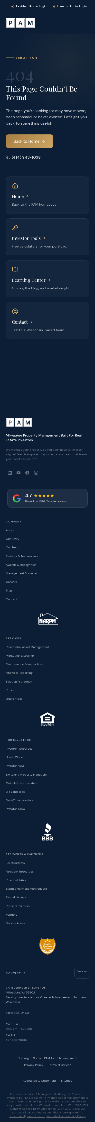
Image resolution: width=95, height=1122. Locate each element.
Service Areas (15, 923)
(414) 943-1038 (26, 157)
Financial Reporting (19, 673)
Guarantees (14, 699)
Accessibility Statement (39, 1081)
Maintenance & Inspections (25, 664)
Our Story (12, 539)
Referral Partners (18, 906)
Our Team (12, 547)
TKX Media (30, 1098)
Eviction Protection (19, 682)
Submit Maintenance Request (26, 889)
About (10, 530)
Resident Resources (20, 872)
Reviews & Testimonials (22, 556)
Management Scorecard (22, 573)
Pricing (10, 690)
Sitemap (67, 1081)
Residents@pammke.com (27, 1116)
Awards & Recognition (21, 565)
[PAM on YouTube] (18, 472)
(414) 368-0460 (17, 1013)
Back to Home (26, 141)
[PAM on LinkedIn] (10, 472)
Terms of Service (59, 1065)
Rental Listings (16, 897)
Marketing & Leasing (20, 656)
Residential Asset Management (27, 647)
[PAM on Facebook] (27, 472)
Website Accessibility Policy (66, 1116)
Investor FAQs (15, 766)
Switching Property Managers (26, 775)
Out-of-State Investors (22, 783)
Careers (11, 582)
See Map (81, 971)
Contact (11, 599)
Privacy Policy (33, 1065)
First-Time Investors (19, 800)
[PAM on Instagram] (36, 472)
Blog (9, 590)
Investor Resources (19, 749)
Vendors (11, 915)
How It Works (15, 757)
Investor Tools (15, 809)
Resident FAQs (16, 880)
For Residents (15, 863)
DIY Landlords (15, 792)
